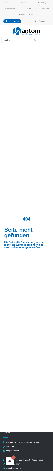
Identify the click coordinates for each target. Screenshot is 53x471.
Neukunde (45, 8)
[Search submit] (35, 40)
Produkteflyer (42, 3)
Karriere (28, 8)
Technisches (23, 3)
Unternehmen (10, 8)
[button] (49, 40)
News (6, 3)
